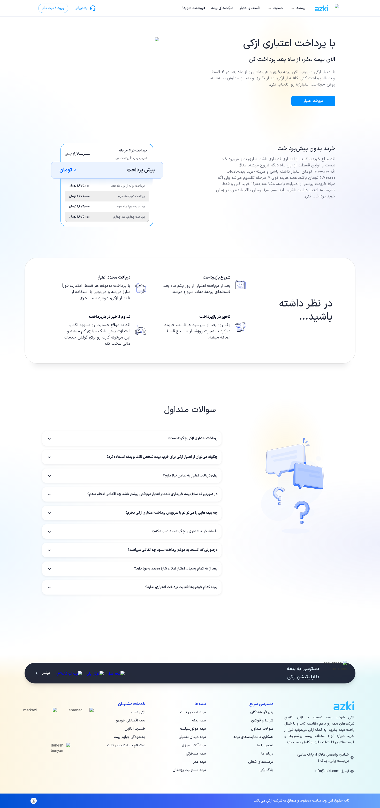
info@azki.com (327, 771)
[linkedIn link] (34, 801)
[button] (132, 438)
